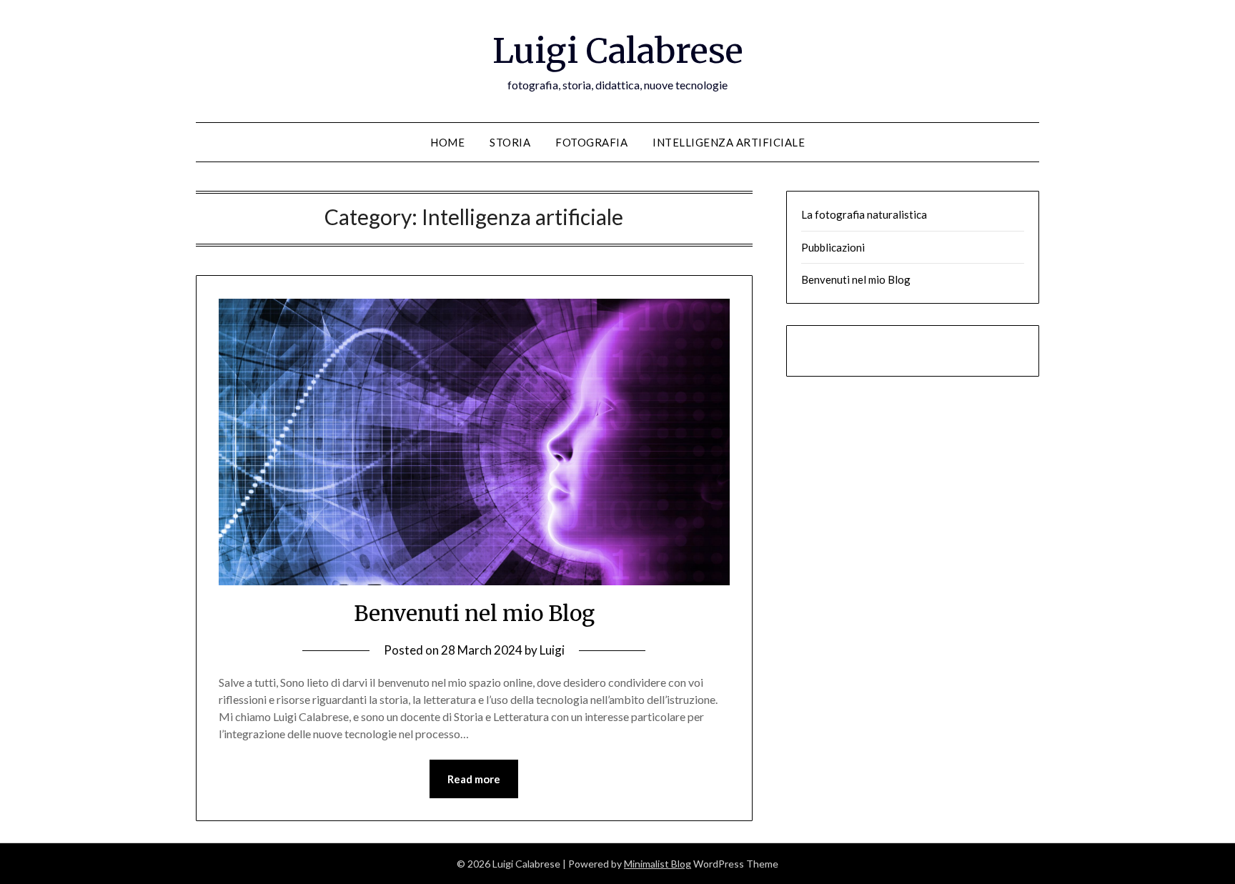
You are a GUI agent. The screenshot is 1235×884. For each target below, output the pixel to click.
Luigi (552, 649)
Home (447, 142)
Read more (473, 779)
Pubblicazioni (833, 247)
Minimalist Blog (657, 864)
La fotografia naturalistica (864, 214)
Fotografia (591, 142)
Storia (510, 142)
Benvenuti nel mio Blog (474, 613)
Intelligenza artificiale (729, 142)
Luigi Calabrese (617, 50)
